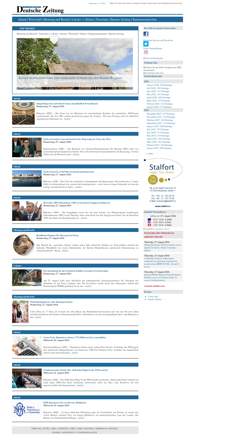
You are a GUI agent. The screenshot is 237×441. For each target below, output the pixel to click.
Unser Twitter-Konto (152, 48)
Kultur (90, 19)
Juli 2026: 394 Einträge (158, 88)
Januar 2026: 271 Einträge (159, 106)
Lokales (77, 19)
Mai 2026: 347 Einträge (158, 94)
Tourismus (102, 19)
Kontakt (178, 3)
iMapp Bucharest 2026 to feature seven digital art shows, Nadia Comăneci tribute (162, 247)
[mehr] (67, 118)
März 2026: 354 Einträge (158, 100)
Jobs (144, 3)
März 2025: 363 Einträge (158, 141)
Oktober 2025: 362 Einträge (160, 120)
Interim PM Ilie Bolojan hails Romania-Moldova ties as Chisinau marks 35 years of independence (162, 277)
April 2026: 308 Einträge (158, 97)
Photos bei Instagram (153, 58)
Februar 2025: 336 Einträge (160, 145)
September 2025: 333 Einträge (161, 123)
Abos (128, 3)
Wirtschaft (34, 19)
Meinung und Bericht (57, 19)
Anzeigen (136, 3)
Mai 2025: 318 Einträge (158, 135)
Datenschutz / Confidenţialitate (79, 432)
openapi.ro (159, 228)
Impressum (168, 3)
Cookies (56, 432)
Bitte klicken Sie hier (153, 72)
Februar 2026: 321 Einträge (160, 103)
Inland (22, 19)
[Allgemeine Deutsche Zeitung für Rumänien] (39, 7)
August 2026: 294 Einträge (159, 85)
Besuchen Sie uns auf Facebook (158, 40)
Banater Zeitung (120, 19)
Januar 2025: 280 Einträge (159, 148)
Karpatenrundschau (145, 19)
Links (149, 3)
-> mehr (149, 153)
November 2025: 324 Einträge (161, 116)
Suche (122, 3)
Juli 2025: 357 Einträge (158, 129)
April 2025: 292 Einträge (158, 138)
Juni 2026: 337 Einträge (158, 91)
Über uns (113, 3)
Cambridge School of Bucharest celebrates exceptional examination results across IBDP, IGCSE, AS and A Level (161, 262)
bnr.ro (167, 228)
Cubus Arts (153, 296)
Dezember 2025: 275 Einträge (161, 113)
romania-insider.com (154, 285)
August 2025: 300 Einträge (159, 126)
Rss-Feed (158, 3)
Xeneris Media (155, 299)
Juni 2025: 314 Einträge (158, 132)
